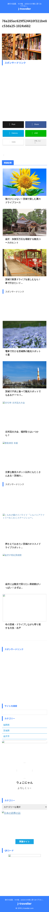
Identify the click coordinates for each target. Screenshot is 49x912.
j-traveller (24, 8)
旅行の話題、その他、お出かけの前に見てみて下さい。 (24, 900)
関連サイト (24, 841)
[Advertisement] (24, 91)
